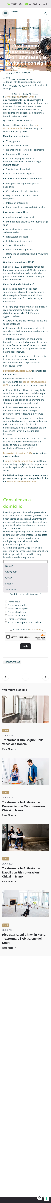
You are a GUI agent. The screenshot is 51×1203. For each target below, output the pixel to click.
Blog (5, 730)
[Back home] (25, 677)
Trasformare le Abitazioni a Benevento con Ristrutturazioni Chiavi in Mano (24, 806)
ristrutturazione (12, 662)
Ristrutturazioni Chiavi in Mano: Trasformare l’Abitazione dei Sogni (24, 938)
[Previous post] (6, 677)
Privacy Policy (36, 629)
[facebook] (39, 1197)
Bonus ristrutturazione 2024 (17, 370)
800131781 (17, 4)
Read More (7, 749)
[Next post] (44, 677)
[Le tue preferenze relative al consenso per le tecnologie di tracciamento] (46, 1198)
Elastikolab (16, 103)
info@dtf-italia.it (38, 4)
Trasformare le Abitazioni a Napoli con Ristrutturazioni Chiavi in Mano (21, 872)
